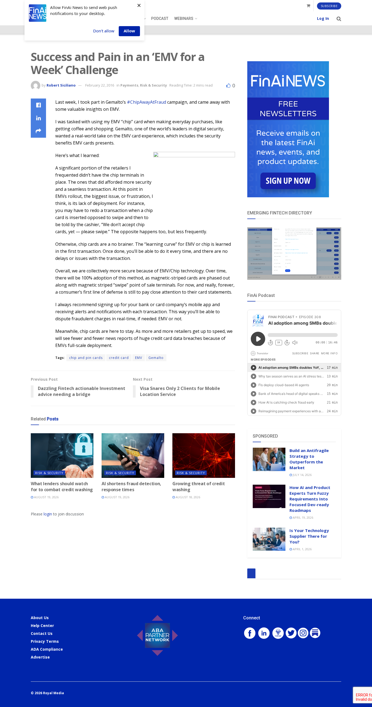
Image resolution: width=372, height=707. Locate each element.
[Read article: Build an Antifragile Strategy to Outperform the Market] (269, 459)
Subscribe (329, 6)
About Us (40, 617)
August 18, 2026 (187, 497)
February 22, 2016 (99, 85)
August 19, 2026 (46, 497)
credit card (119, 357)
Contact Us (42, 633)
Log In (323, 18)
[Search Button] (339, 18)
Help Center (42, 625)
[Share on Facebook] (38, 105)
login (48, 514)
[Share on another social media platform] (38, 131)
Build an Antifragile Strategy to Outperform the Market (309, 459)
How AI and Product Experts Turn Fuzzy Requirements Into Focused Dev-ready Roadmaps (309, 499)
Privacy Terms (45, 641)
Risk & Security (153, 85)
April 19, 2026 (302, 517)
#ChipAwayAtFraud (146, 102)
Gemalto (156, 357)
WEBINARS (183, 18)
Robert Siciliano (61, 85)
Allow (129, 30)
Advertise (40, 657)
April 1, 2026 (302, 549)
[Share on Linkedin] (38, 118)
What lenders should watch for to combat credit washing (62, 487)
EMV (138, 357)
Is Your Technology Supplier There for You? (309, 536)
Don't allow (103, 30)
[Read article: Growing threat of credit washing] (203, 455)
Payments (129, 85)
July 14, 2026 (302, 475)
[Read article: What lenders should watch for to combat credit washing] (62, 455)
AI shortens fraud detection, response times (131, 487)
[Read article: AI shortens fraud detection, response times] (133, 455)
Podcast (159, 18)
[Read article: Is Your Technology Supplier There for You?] (269, 539)
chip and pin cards (86, 357)
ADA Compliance (47, 649)
